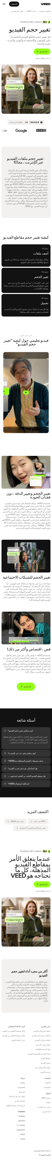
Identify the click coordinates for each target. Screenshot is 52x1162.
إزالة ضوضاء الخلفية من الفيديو (14, 1035)
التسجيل (14, 4)
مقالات (47, 1102)
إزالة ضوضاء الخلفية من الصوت (13, 1031)
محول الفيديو (45, 1063)
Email (23, 1139)
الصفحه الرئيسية (44, 11)
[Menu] (4, 4)
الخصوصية (21, 1087)
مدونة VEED (45, 1098)
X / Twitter (21, 1125)
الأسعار (47, 1083)
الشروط (22, 1092)
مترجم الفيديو (45, 1072)
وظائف (22, 1083)
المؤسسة (47, 1087)
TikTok (22, 1134)
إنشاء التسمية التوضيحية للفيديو (39, 1054)
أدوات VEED (31, 11)
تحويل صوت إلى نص (43, 1045)
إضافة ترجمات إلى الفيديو (41, 1035)
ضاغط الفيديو (45, 1058)
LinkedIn (21, 1121)
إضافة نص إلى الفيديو (42, 1040)
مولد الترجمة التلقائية (42, 1049)
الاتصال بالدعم (20, 1101)
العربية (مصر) (45, 1155)
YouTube (21, 1116)
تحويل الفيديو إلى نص (42, 1067)
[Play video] (26, 392)
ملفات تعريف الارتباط (17, 1096)
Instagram (21, 1130)
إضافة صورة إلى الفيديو (42, 1031)
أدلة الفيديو (46, 1111)
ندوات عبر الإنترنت (43, 1107)
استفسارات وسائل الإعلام (15, 1105)
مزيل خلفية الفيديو (18, 1040)
